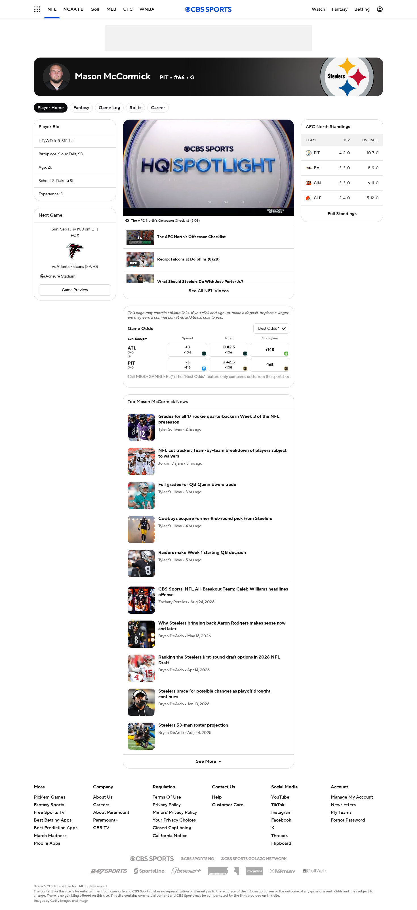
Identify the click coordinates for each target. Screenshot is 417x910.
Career (158, 108)
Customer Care (227, 805)
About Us (102, 797)
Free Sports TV (49, 812)
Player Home (50, 108)
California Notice (170, 836)
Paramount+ (105, 820)
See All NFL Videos (209, 291)
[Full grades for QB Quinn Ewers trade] (141, 495)
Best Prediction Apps (55, 828)
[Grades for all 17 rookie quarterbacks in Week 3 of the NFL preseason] (141, 427)
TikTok (277, 805)
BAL (318, 168)
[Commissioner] (223, 869)
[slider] (208, 199)
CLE (317, 198)
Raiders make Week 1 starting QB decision (202, 552)
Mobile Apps (47, 843)
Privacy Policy (167, 805)
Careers (101, 805)
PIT (317, 153)
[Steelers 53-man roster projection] (141, 736)
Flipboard (281, 843)
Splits (135, 108)
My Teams (341, 812)
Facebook (281, 820)
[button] (37, 9)
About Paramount (111, 812)
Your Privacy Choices (174, 820)
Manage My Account (352, 797)
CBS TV (101, 828)
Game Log (109, 108)
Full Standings (342, 214)
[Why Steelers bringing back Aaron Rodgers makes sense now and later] (141, 634)
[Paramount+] (186, 870)
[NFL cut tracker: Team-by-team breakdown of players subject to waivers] (141, 461)
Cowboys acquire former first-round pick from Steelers (215, 518)
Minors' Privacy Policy (175, 812)
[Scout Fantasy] (283, 870)
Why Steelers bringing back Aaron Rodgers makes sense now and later (221, 625)
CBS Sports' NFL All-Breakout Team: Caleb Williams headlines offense (223, 591)
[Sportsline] (149, 870)
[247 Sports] (108, 870)
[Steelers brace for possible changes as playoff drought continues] (141, 702)
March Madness (50, 836)
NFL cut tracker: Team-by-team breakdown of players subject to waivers (222, 453)
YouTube (280, 797)
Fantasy (81, 108)
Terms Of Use (167, 797)
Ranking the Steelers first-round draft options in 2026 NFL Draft (219, 659)
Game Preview (75, 290)
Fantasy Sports (49, 805)
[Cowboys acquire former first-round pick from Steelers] (141, 529)
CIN (317, 183)
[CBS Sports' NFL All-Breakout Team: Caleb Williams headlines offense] (141, 600)
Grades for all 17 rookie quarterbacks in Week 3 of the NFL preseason (218, 419)
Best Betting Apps (52, 820)
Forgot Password (348, 820)
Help (217, 797)
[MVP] (254, 869)
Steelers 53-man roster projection (193, 725)
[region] (208, 168)
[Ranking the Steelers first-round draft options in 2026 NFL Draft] (141, 668)
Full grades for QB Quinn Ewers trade (197, 484)
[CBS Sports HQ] (197, 858)
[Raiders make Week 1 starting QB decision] (141, 563)
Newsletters (343, 805)
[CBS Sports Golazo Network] (254, 858)
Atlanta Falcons (70, 266)
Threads (279, 836)
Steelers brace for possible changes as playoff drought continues (214, 693)
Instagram (281, 812)
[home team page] (75, 251)
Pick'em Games (49, 797)
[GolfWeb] (315, 871)
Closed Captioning (172, 828)
